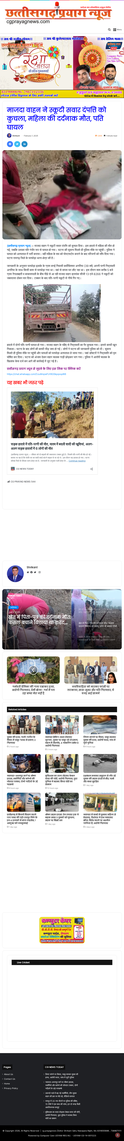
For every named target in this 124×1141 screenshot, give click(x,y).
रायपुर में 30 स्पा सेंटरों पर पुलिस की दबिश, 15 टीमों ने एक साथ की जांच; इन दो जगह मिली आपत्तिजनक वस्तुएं (62, 1104)
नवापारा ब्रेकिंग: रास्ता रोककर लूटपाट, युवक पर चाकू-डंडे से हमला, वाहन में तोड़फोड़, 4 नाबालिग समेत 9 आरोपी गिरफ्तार (61, 741)
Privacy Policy (11, 1088)
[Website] (28, 572)
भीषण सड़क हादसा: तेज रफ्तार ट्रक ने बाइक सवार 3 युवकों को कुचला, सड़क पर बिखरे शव (62, 817)
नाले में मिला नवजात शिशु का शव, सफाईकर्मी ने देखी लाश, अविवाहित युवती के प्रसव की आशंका (37, 619)
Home (7, 1083)
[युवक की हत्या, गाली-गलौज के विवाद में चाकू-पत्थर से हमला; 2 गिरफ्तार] (24, 724)
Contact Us (9, 1079)
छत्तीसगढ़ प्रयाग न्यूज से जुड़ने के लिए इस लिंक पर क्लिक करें (44, 369)
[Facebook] (10, 144)
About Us (8, 1074)
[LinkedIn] (24, 144)
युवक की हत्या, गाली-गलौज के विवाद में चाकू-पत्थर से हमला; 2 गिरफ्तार (21, 740)
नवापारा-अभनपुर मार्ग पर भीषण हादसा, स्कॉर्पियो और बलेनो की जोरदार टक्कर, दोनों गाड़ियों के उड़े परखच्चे (22, 780)
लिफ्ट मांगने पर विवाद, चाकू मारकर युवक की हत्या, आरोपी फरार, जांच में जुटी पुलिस (99, 740)
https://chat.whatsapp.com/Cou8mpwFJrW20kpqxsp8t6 (36, 374)
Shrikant (16, 136)
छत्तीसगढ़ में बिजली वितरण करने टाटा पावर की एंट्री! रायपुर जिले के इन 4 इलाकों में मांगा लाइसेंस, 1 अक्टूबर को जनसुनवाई (22, 819)
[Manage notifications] (117, 1135)
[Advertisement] (62, 494)
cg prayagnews (49, 1131)
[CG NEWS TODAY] (62, 13)
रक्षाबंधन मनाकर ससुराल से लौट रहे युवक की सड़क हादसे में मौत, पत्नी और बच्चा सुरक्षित (99, 778)
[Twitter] (17, 144)
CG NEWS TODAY (54, 1067)
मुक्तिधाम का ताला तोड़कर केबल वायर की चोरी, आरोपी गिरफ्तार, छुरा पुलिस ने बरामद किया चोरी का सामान (61, 780)
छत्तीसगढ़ (13, 607)
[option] (62, 619)
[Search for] (109, 29)
